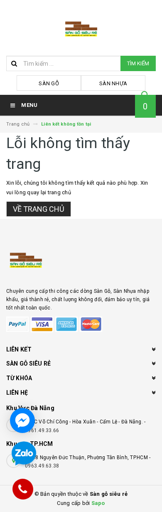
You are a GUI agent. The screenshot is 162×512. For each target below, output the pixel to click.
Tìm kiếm (138, 63)
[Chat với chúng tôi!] (22, 420)
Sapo (98, 503)
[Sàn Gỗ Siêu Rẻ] (81, 259)
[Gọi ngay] (23, 489)
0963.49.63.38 (42, 466)
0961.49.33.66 (42, 430)
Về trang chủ (38, 209)
